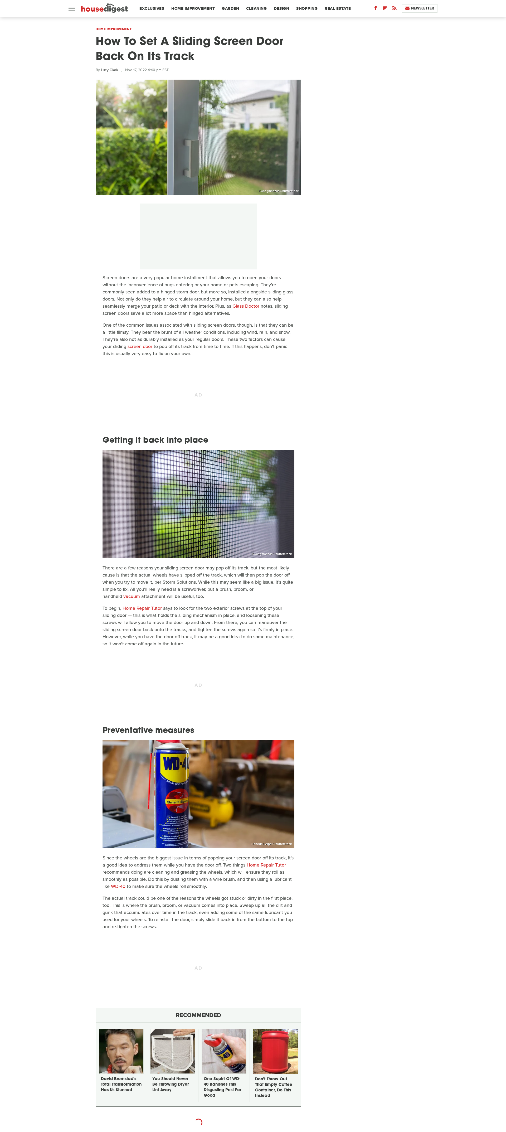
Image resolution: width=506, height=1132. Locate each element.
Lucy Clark (109, 70)
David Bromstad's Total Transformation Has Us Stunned (121, 1084)
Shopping (307, 8)
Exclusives (151, 8)
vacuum (131, 596)
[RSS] (394, 9)
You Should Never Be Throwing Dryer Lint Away (170, 1084)
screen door (140, 346)
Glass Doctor (245, 306)
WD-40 (118, 886)
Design (281, 8)
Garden (230, 8)
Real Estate (338, 8)
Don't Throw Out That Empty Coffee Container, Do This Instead (273, 1087)
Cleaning (256, 8)
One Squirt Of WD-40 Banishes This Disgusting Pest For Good (222, 1087)
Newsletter (422, 8)
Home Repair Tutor (142, 608)
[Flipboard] (385, 9)
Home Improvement (193, 8)
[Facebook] (375, 9)
